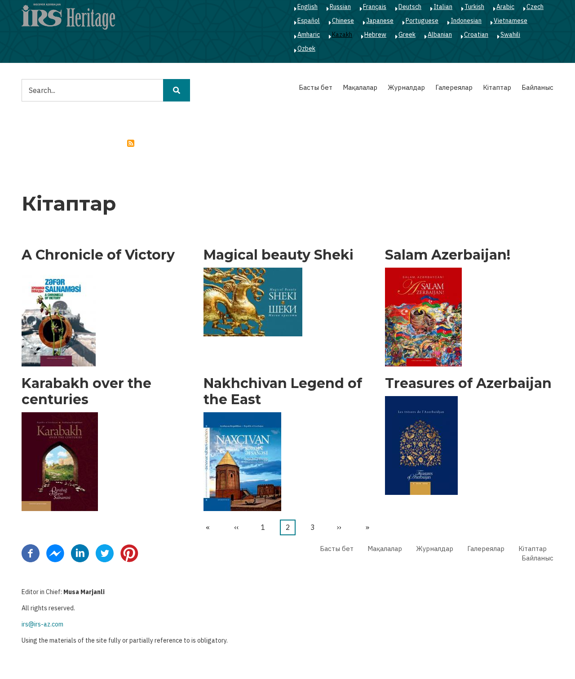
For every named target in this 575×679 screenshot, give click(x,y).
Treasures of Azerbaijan (468, 383)
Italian (442, 7)
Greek (407, 35)
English (307, 7)
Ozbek (306, 48)
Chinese (343, 21)
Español (308, 21)
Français (374, 7)
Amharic (308, 35)
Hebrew (375, 35)
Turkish (474, 7)
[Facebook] (31, 552)
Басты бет (315, 87)
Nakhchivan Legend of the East (282, 391)
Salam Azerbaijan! (447, 255)
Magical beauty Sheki (278, 255)
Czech (535, 7)
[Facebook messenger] (55, 552)
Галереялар (454, 87)
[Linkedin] (80, 552)
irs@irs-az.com (42, 624)
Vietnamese (510, 21)
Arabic (505, 7)
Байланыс (537, 87)
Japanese (380, 21)
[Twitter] (105, 552)
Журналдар (406, 87)
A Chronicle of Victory (98, 255)
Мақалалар (360, 87)
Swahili (510, 35)
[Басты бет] (68, 16)
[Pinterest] (129, 552)
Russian (340, 7)
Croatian (476, 35)
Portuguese (422, 21)
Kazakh (342, 35)
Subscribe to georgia (130, 143)
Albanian (440, 35)
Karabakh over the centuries (86, 391)
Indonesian (466, 21)
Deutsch (409, 7)
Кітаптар (497, 87)
